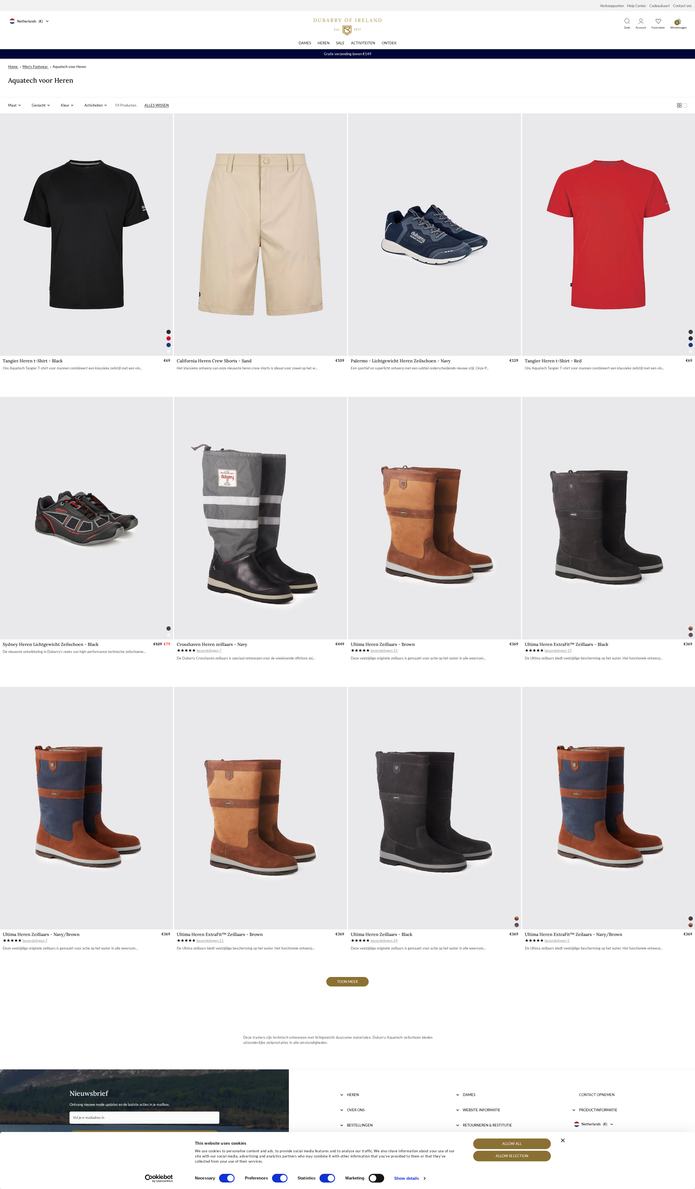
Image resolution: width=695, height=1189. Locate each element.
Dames (305, 43)
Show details (406, 1178)
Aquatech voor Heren (69, 66)
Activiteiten (363, 43)
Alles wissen (156, 105)
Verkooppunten (612, 6)
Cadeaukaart (659, 6)
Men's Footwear (35, 66)
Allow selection (512, 1156)
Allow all (512, 1143)
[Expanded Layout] (685, 105)
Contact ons (682, 6)
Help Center (636, 6)
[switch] (280, 1178)
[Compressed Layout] (679, 105)
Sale (340, 43)
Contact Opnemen (597, 1094)
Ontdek (389, 43)
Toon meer (347, 981)
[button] (14, 105)
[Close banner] (563, 1140)
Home (13, 66)
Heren (324, 43)
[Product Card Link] (86, 234)
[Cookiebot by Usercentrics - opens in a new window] (159, 1178)
